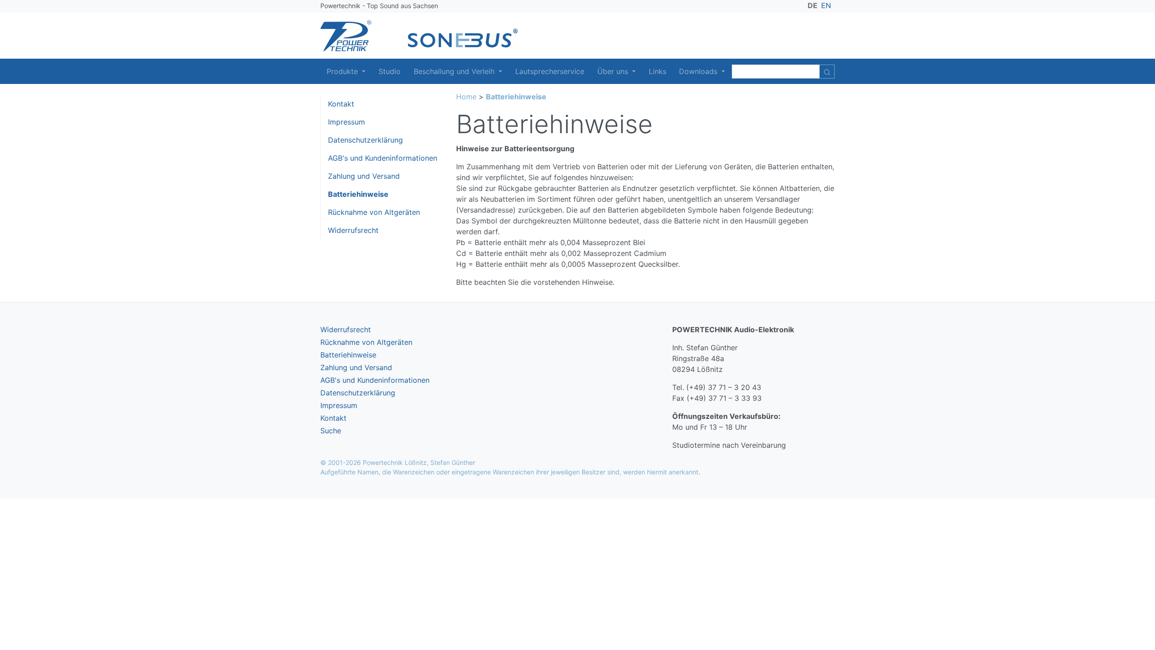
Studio (390, 71)
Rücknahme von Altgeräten (374, 212)
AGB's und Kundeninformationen (382, 157)
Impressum (346, 121)
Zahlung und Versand (364, 176)
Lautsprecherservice (549, 71)
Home (466, 96)
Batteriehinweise (358, 194)
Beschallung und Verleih (455, 71)
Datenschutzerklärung (365, 139)
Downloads (699, 71)
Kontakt (341, 103)
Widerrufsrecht (353, 230)
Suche (330, 430)
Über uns (613, 71)
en (826, 5)
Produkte (343, 71)
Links (657, 71)
